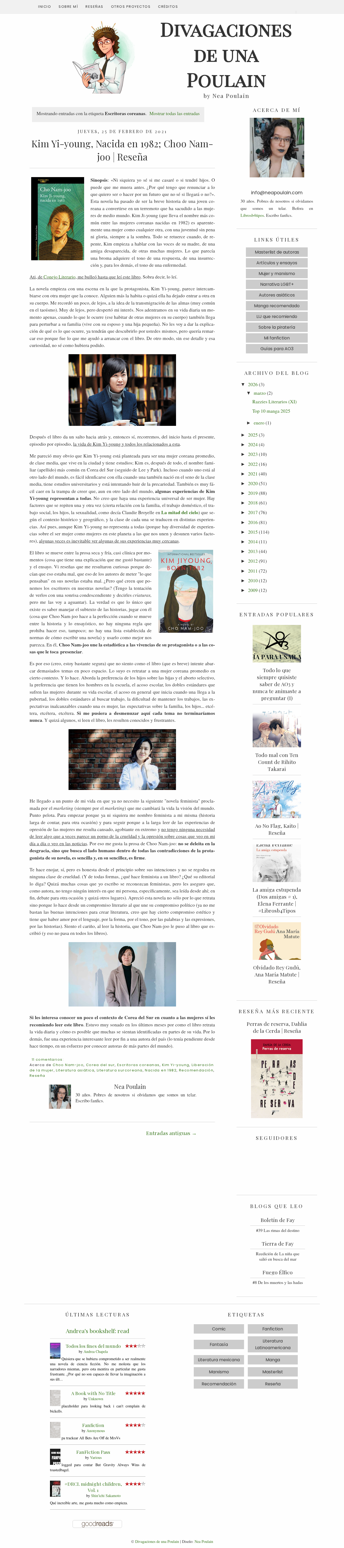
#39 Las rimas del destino (277, 1230)
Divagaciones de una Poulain (157, 1541)
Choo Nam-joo (68, 1064)
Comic (219, 1329)
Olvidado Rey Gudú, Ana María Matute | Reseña (276, 974)
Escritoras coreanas (138, 1064)
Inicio (44, 6)
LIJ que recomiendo (276, 316)
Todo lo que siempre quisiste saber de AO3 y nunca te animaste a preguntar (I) (277, 684)
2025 (253, 434)
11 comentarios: (48, 1059)
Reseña (37, 1075)
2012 (253, 561)
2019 (253, 493)
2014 (253, 541)
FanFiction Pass (93, 1452)
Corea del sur (100, 1064)
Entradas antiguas (168, 1132)
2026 (253, 384)
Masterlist (272, 1372)
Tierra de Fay (278, 1243)
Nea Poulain (204, 1541)
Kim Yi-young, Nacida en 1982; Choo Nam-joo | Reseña (122, 150)
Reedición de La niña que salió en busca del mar (277, 1256)
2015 (253, 532)
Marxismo (219, 1372)
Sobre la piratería (277, 327)
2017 (253, 512)
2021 (253, 473)
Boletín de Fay (278, 1219)
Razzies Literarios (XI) (274, 401)
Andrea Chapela (96, 1351)
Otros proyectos (131, 6)
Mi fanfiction (277, 338)
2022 (253, 464)
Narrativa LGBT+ (277, 284)
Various (96, 1457)
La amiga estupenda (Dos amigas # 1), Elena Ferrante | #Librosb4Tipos (277, 900)
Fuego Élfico (278, 1272)
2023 (253, 454)
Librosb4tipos (252, 215)
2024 (253, 444)
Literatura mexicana (219, 1360)
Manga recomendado (277, 306)
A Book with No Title (93, 1393)
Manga (273, 1360)
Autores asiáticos (277, 295)
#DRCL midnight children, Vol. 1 (93, 1487)
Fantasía (219, 1344)
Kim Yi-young (175, 1064)
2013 (253, 551)
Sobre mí (68, 6)
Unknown (95, 1398)
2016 (253, 522)
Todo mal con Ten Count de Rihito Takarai (276, 761)
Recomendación (196, 1070)
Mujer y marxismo (277, 273)
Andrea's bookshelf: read (97, 1330)
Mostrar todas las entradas (174, 113)
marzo (260, 393)
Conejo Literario (60, 276)
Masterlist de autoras (277, 252)
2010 (253, 580)
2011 (253, 571)
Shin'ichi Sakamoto (106, 1495)
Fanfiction (93, 1425)
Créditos (168, 6)
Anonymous (96, 1430)
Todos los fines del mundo (93, 1346)
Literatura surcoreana (120, 1070)
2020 (253, 483)
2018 (253, 502)
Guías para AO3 (276, 349)
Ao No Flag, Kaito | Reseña (277, 829)
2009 (253, 590)
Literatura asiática (75, 1070)
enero (259, 422)
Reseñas (94, 6)
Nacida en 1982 (161, 1070)
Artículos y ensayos (276, 263)
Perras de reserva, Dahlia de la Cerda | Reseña (277, 1027)
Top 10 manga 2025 (271, 411)
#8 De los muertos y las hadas (278, 1282)
